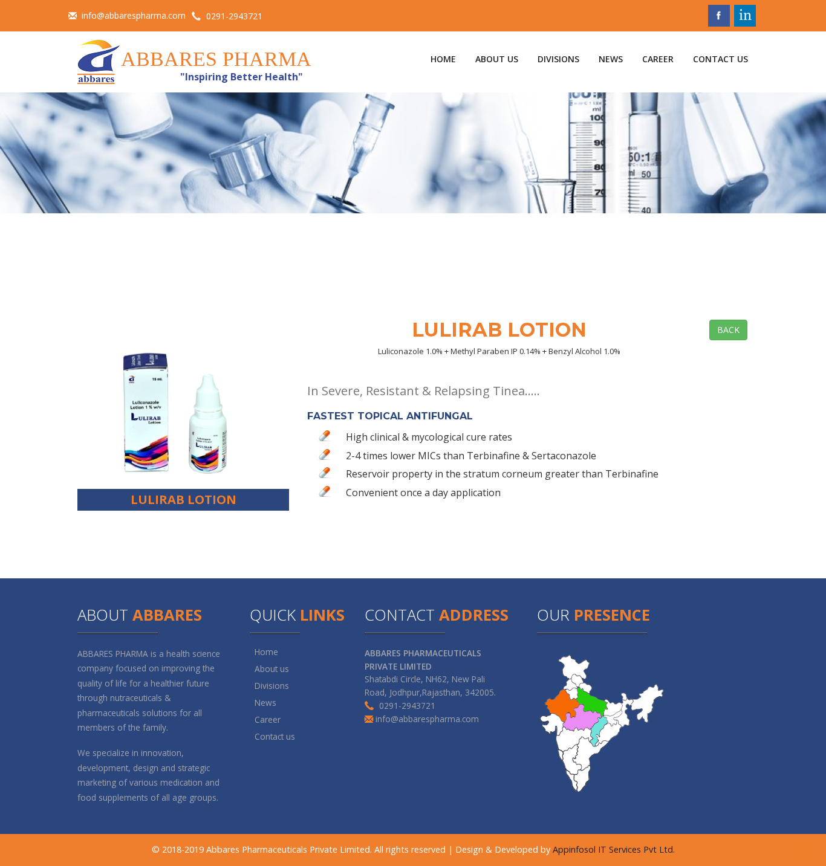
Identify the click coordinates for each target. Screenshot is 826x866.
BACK (728, 329)
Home (266, 652)
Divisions (272, 685)
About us (272, 668)
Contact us (275, 736)
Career (268, 719)
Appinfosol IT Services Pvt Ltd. (614, 849)
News (265, 702)
